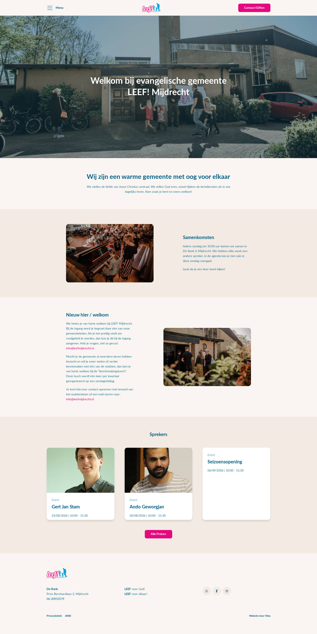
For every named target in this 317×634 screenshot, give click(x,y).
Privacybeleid (54, 616)
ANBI (68, 616)
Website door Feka (259, 616)
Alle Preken (158, 534)
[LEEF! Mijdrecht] (151, 8)
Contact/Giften (254, 7)
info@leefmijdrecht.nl (80, 348)
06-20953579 (55, 599)
